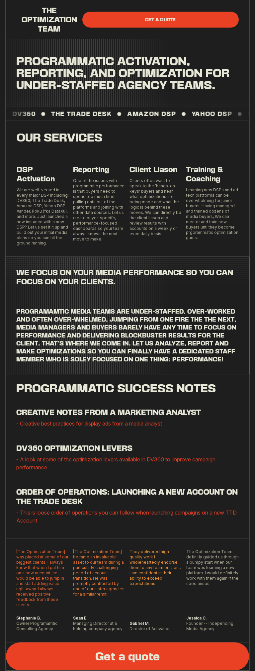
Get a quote (160, 19)
